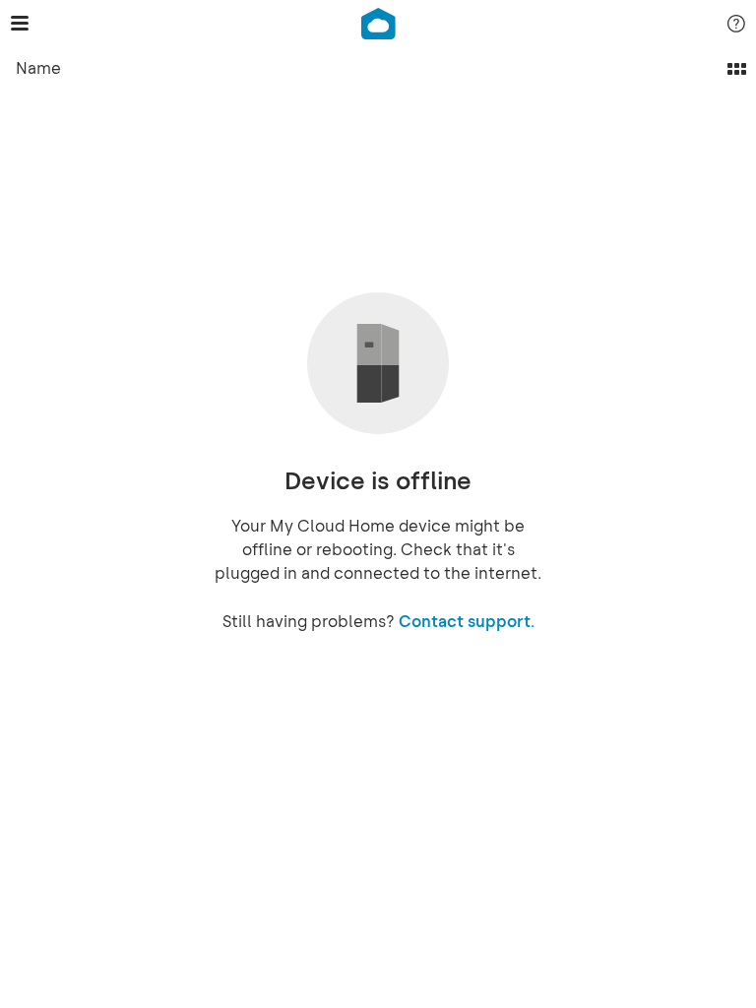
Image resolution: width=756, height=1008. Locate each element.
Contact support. (467, 621)
